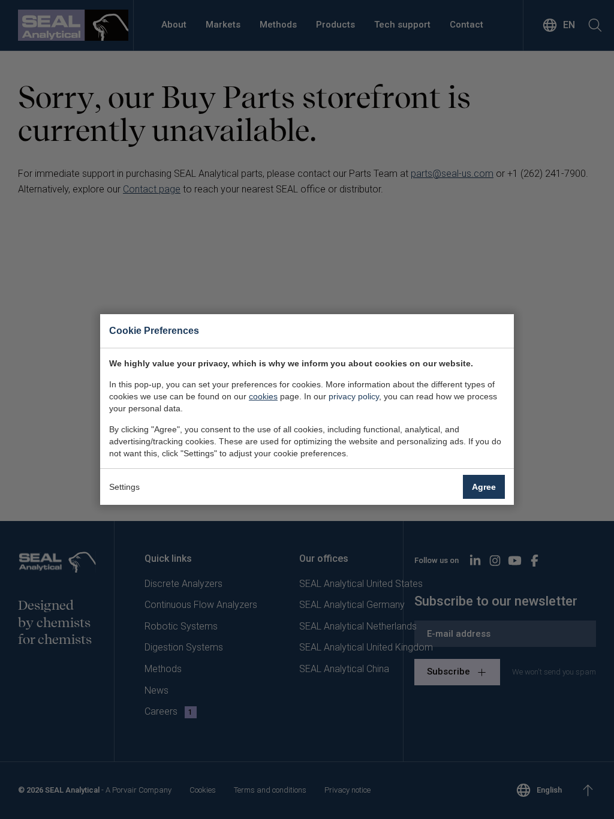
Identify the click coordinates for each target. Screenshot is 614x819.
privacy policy (354, 396)
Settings (124, 487)
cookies (263, 396)
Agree (484, 487)
